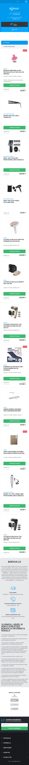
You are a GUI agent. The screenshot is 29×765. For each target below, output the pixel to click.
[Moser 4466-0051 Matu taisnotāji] (14, 103)
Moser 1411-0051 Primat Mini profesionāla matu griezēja (13, 494)
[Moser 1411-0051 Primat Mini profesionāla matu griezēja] (14, 482)
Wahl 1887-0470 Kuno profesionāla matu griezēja (13, 159)
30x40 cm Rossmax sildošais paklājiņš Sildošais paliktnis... (14, 452)
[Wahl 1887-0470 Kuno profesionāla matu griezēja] (14, 146)
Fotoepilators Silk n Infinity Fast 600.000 (13, 282)
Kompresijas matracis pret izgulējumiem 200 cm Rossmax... (13, 368)
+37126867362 (16, 14)
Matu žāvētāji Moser (8, 199)
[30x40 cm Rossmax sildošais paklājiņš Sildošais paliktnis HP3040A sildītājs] (14, 439)
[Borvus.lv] (14, 8)
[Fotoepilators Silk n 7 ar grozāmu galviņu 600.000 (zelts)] (14, 312)
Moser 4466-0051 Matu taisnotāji (11, 116)
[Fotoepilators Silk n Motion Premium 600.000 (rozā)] (14, 227)
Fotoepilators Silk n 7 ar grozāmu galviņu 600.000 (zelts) (12, 326)
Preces (5, 68)
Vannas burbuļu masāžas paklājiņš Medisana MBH (12, 410)
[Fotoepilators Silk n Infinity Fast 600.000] (14, 269)
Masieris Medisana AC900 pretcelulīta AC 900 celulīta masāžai (13, 72)
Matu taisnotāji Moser (8, 114)
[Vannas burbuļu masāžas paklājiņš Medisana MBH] (14, 397)
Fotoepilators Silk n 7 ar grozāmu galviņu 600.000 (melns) (12, 538)
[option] (14, 36)
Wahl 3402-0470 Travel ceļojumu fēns (11, 201)
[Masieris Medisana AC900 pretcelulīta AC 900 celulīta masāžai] (14, 58)
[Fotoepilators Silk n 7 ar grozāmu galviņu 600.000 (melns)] (14, 524)
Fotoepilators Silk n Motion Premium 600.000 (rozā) (13, 240)
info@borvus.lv (16, 19)
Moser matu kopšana (8, 156)
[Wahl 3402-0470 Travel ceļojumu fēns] (14, 188)
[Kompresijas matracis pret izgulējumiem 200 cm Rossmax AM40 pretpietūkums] (14, 354)
